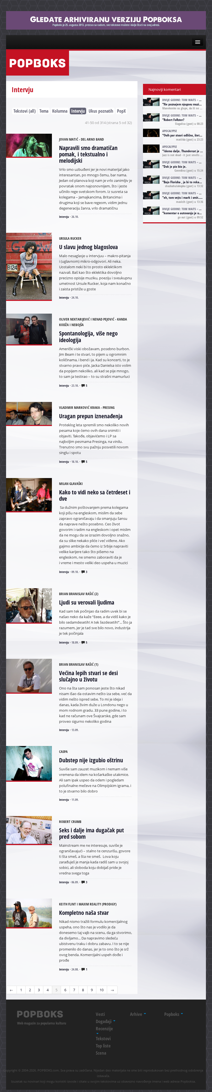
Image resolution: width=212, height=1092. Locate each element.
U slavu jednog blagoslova (88, 247)
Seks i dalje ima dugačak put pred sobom (91, 833)
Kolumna (59, 111)
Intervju (78, 111)
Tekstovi (103, 1038)
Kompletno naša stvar (84, 913)
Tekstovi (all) (25, 111)
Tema (43, 111)
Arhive (136, 1014)
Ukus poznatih (101, 111)
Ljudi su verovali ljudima (86, 602)
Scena (101, 1053)
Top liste (103, 1045)
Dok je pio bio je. (175, 166)
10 (102, 989)
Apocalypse (169, 131)
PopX (121, 111)
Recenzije (104, 1028)
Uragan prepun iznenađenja (91, 416)
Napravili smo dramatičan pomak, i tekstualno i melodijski (88, 154)
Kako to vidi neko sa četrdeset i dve (94, 495)
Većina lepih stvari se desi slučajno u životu (88, 676)
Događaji (104, 1021)
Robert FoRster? (174, 119)
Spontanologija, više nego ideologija (88, 336)
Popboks (172, 1014)
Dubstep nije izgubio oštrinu (91, 760)
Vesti (100, 1014)
